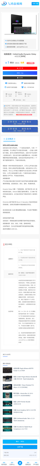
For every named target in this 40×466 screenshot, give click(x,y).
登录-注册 (35, 3)
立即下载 (20, 68)
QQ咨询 (20, 77)
